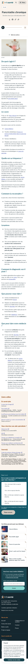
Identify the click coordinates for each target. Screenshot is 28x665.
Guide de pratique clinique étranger (11, 452)
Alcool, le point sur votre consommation (12, 420)
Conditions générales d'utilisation (9, 607)
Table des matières (15, 35)
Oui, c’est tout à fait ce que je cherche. (13, 485)
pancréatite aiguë (13, 98)
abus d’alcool (12, 115)
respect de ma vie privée (12, 577)
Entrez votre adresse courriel (10, 580)
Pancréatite (4, 408)
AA (2, 433)
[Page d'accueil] (7, 2)
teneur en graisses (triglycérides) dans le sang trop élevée (15, 133)
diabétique (14, 314)
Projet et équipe (5, 630)
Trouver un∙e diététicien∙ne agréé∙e (10, 437)
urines (15, 277)
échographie (12, 279)
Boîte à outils (5, 627)
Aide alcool (4, 429)
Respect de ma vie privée (7, 610)
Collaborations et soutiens (19, 621)
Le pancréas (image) (6, 404)
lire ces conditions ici (15, 656)
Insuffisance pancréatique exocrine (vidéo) (12, 414)
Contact (17, 625)
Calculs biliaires (9, 129)
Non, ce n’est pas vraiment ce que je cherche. (14, 496)
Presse (17, 628)
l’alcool (15, 299)
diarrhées (12, 306)
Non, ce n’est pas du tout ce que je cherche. (14, 502)
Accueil (3, 620)
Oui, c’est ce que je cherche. (12, 490)
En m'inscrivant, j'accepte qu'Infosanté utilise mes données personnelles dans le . (15, 575)
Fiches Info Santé (6, 624)
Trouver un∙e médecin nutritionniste (11, 443)
